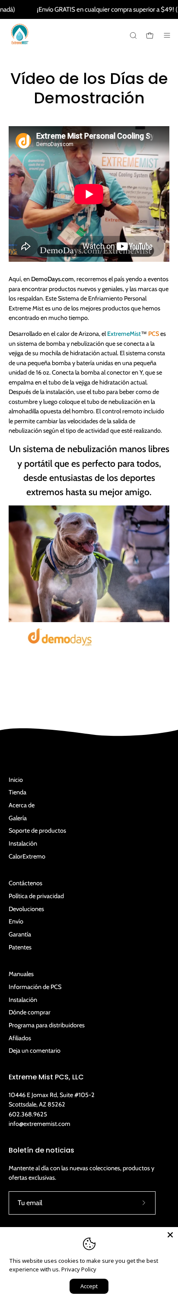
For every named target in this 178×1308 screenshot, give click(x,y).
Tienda (17, 792)
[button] (132, 35)
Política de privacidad (36, 896)
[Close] (170, 1235)
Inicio (16, 780)
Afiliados (20, 1038)
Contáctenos (25, 883)
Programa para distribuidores (47, 1025)
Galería (18, 818)
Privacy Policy (78, 1269)
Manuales (21, 974)
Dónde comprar (30, 1012)
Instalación (23, 843)
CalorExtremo (27, 856)
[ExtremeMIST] (19, 40)
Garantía (20, 934)
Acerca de (22, 805)
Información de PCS (35, 987)
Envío (16, 921)
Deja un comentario (34, 1050)
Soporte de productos (37, 830)
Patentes (20, 947)
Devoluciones (26, 909)
